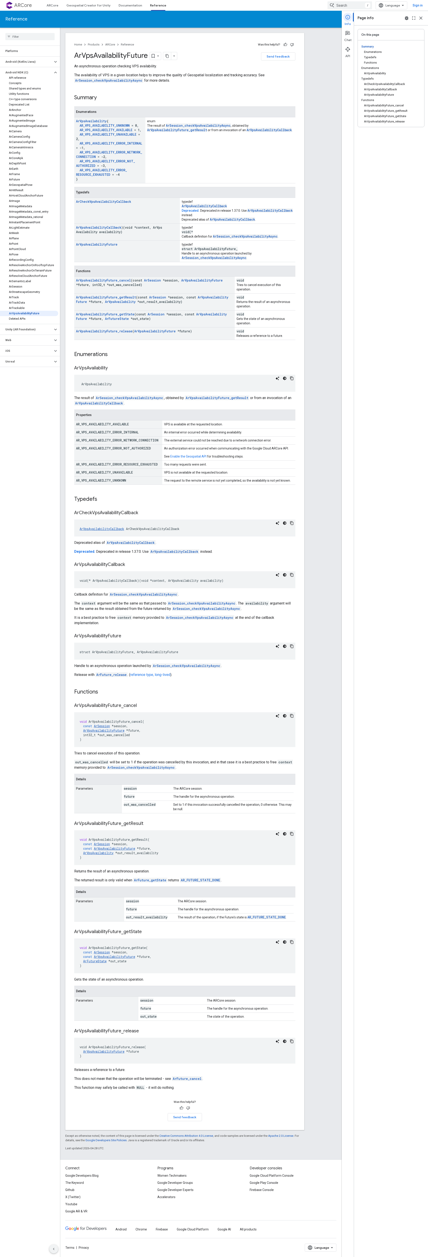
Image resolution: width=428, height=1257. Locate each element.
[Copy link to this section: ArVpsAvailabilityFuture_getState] (146, 932)
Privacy (84, 1247)
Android (121, 1229)
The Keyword (74, 1183)
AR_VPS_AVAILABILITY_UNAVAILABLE (108, 134)
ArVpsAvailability (91, 121)
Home (78, 44)
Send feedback (278, 56)
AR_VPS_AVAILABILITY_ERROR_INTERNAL (111, 143)
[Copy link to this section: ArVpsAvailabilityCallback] (129, 564)
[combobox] (349, 5)
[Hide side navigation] (53, 1249)
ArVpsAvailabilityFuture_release (104, 331)
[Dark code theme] (284, 378)
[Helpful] (285, 44)
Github (69, 1190)
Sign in (418, 5)
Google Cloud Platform (193, 1229)
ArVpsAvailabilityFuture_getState (105, 314)
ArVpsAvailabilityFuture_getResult (177, 130)
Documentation (130, 5)
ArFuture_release (111, 675)
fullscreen (413, 18)
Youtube (71, 1204)
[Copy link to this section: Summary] (101, 98)
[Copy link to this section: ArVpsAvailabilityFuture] (125, 636)
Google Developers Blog (82, 1175)
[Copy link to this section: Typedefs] (101, 499)
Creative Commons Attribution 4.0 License (186, 1135)
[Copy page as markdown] (167, 56)
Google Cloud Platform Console (272, 1175)
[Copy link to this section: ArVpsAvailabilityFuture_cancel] (141, 705)
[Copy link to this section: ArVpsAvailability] (112, 368)
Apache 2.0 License (280, 1135)
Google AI (224, 1229)
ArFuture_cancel (187, 1079)
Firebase (162, 1229)
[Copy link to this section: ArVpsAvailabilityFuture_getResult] (147, 823)
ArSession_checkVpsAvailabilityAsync (108, 80)
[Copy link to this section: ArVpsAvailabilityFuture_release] (143, 1031)
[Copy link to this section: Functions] (102, 692)
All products (248, 1229)
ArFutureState (117, 319)
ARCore (23, 5)
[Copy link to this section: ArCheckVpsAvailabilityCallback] (142, 513)
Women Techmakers (172, 1175)
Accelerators (166, 1197)
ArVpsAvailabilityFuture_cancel (103, 280)
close (421, 18)
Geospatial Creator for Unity (88, 5)
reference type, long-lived (150, 675)
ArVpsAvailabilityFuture (96, 244)
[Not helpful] (292, 44)
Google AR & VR (76, 1211)
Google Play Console (264, 1183)
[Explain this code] (277, 378)
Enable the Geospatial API (188, 456)
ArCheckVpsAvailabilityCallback (103, 201)
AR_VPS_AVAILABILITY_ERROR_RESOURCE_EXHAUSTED (101, 172)
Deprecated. (191, 210)
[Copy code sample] (291, 378)
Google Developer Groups (175, 1183)
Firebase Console (262, 1190)
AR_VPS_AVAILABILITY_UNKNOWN (105, 125)
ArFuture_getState (150, 880)
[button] (26, 61)
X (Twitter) (72, 1197)
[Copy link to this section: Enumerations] (112, 354)
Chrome (141, 1229)
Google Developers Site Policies (106, 1140)
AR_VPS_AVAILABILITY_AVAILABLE (106, 130)
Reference (158, 5)
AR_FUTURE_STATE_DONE (200, 880)
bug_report (406, 18)
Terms (69, 1247)
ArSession (152, 280)
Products (93, 44)
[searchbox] (30, 36)
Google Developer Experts (175, 1190)
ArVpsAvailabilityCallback (269, 130)
